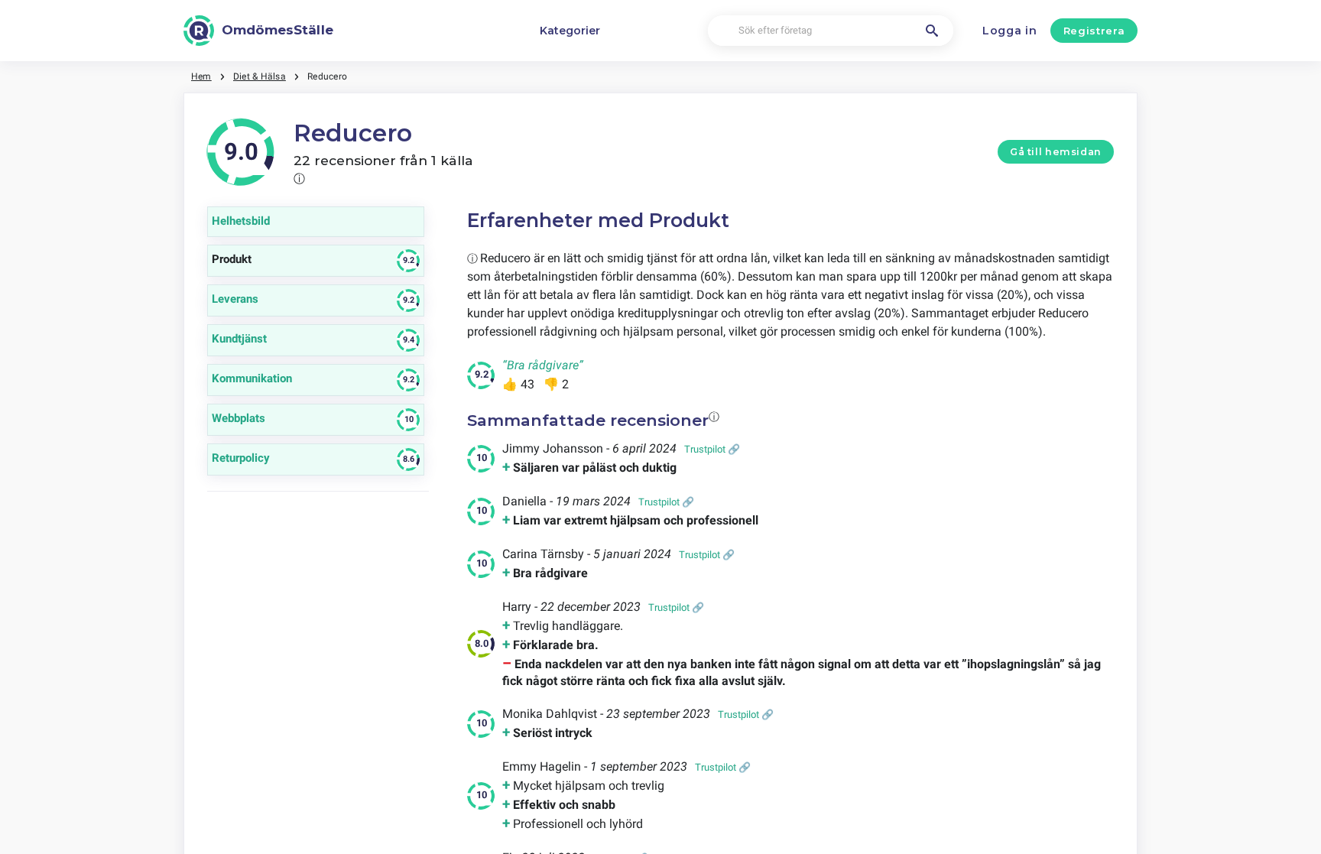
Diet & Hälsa (259, 76)
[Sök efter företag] (932, 30)
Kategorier (570, 30)
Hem (201, 76)
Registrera (1094, 30)
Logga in (1009, 30)
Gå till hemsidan (1056, 151)
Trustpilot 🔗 (712, 449)
